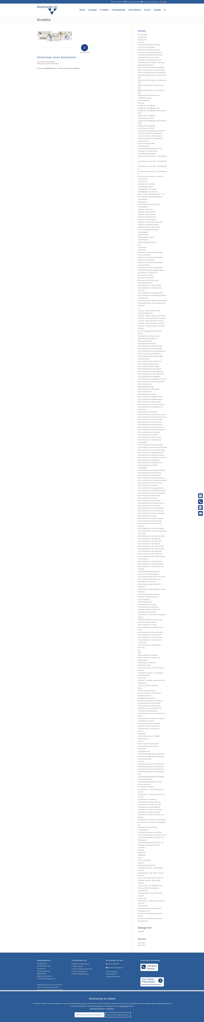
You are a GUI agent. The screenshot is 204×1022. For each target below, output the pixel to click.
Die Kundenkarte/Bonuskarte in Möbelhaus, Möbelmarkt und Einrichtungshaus (149, 596)
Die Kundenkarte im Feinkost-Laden (150, 419)
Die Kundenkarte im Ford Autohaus (150, 424)
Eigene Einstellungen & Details (118, 1015)
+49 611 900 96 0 (113, 964)
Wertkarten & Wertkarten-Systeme (150, 918)
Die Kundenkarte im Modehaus (149, 460)
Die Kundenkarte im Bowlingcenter (150, 399)
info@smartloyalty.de (115, 968)
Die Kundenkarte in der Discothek (149, 541)
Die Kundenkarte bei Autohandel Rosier (152, 351)
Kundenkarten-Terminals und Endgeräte (152, 820)
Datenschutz (123, 1006)
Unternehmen (143, 906)
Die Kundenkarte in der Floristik (149, 544)
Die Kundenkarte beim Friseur (148, 364)
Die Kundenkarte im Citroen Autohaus (151, 404)
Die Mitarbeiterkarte (145, 602)
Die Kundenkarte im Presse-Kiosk (149, 473)
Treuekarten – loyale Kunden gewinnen (151, 901)
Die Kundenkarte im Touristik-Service (151, 511)
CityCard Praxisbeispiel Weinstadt (149, 60)
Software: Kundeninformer (147, 217)
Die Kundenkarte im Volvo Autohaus (150, 518)
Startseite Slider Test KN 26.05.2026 (150, 893)
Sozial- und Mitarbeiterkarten (148, 888)
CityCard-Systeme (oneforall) (148, 685)
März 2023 (141, 945)
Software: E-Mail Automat (147, 214)
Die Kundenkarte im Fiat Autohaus (150, 422)
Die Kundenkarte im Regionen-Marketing (152, 300)
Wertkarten (142, 250)
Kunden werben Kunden (146, 143)
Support (141, 896)
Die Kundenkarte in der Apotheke (149, 285)
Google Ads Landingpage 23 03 (148, 108)
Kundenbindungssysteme (147, 154)
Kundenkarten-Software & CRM (149, 812)
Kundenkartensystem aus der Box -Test (152, 835)
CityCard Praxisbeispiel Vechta (148, 57)
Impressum (142, 734)
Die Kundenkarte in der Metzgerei (149, 551)
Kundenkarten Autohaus (146, 184)
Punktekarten (143, 199)
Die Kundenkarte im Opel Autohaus (150, 462)
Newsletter (142, 855)
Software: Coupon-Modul (147, 212)
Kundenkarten (143, 181)
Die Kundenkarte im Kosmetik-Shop (150, 445)
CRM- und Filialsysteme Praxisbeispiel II (151, 70)
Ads (139, 650)
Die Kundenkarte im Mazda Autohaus (151, 455)
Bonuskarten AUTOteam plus (148, 280)
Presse (140, 858)
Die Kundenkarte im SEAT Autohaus (150, 483)
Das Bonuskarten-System (147, 690)
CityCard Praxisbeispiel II (146, 47)
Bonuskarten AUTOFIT (145, 275)
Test (139, 245)
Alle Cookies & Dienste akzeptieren (89, 1015)
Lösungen (141, 847)
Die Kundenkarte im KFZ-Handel (149, 703)
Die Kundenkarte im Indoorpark (149, 432)
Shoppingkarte (143, 207)
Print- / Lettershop (144, 860)
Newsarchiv (142, 853)
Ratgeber (141, 863)
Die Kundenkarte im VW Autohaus (150, 521)
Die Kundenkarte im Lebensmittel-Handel (152, 447)
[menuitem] (82, 10)
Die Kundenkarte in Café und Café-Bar (151, 528)
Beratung (141, 647)
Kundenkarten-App (44, 966)
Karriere (140, 741)
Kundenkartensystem (145, 186)
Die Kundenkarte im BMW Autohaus (150, 397)
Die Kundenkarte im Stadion (148, 498)
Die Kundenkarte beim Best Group (150, 361)
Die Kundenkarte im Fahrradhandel (150, 632)
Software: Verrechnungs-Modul (149, 227)
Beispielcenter (143, 660)
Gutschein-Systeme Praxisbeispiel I (150, 133)
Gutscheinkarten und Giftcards (148, 728)
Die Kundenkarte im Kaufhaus (148, 435)
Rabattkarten (142, 202)
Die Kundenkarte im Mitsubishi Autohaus (152, 457)
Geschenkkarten (143, 100)
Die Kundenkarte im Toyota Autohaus (151, 513)
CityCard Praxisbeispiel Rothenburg (150, 55)
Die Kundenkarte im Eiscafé (147, 412)
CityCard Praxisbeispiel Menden (149, 50)
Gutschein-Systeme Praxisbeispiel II (150, 136)
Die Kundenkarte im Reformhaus (149, 475)
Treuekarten (142, 247)
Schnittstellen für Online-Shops (149, 204)
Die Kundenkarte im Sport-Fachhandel (151, 493)
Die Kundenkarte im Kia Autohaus (150, 437)
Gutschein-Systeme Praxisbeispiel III (150, 138)
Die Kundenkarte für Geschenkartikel (151, 374)
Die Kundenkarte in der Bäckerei (149, 539)
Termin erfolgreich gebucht (147, 242)
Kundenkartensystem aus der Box (150, 832)
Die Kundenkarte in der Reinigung (149, 561)
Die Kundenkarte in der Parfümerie (150, 554)
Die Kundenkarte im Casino (147, 625)
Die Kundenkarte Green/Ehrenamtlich (151, 381)
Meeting (141, 850)
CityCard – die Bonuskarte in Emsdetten (152, 316)
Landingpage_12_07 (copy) (147, 189)
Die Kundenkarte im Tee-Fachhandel (150, 508)
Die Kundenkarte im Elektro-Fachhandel (152, 414)
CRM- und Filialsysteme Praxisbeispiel (151, 67)
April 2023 (141, 943)
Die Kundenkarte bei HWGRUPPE (149, 354)
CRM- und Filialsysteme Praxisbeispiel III (152, 72)
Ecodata (44, 19)
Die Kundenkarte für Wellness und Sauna (152, 379)
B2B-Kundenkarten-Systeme (148, 655)
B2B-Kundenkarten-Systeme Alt (149, 658)
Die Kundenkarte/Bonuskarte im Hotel (151, 577)
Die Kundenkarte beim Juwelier (148, 366)
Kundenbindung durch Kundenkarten (151, 764)
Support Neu (142, 898)
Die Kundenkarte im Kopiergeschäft (150, 293)
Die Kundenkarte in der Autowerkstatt (151, 536)
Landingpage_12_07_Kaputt (147, 192)
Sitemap (141, 883)
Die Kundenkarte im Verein (147, 516)
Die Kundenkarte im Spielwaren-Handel (151, 490)
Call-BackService (152, 967)
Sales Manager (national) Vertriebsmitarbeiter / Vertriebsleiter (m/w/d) (150, 867)
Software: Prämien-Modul (147, 219)
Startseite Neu (143, 891)
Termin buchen (143, 240)
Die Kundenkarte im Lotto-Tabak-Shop (151, 450)
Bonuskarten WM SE (145, 283)
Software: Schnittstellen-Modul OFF (150, 222)
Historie (140, 731)
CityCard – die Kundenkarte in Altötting (151, 318)
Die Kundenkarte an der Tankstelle (150, 346)
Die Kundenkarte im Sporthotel (149, 495)
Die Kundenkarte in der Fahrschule (150, 637)
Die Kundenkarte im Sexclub (148, 485)
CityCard (141, 42)
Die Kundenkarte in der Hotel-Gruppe (151, 549)
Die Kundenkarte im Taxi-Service (149, 506)
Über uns (141, 903)
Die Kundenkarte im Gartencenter (150, 635)
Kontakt (141, 761)
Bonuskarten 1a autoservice (147, 273)
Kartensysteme (143, 141)
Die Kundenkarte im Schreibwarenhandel (152, 480)
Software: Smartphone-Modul (148, 224)
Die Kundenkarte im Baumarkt (148, 389)
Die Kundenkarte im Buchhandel (149, 402)
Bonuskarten (142, 35)
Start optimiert (143, 235)
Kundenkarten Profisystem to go (149, 802)
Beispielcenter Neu (144, 665)
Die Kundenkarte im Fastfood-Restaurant (152, 417)
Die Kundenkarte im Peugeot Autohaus (151, 470)
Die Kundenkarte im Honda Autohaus (151, 427)
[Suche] (164, 10)
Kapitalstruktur (143, 739)
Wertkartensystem (43, 971)
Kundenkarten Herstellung (147, 799)
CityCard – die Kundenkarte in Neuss (151, 321)
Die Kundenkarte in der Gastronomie (151, 546)
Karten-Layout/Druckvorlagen (148, 744)
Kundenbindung (143, 146)
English (164, 2)
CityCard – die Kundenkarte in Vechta (151, 323)
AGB (139, 652)
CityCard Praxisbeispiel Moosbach (150, 52)
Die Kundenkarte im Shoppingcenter (150, 488)
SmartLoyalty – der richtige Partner (150, 885)
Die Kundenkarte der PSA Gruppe (149, 369)
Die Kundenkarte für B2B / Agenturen (151, 371)
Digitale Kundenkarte (44, 976)
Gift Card (141, 103)
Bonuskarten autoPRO (146, 278)
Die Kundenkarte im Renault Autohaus (151, 478)
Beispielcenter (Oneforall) (146, 663)
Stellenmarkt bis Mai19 (146, 237)
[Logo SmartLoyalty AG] (63, 10)
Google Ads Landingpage (146, 105)
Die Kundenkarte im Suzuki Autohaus (151, 503)
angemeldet (48, 68)
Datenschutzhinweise (97, 1008)
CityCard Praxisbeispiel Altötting (149, 45)
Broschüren (142, 678)
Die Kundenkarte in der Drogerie (149, 645)
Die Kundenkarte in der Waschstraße (151, 564)
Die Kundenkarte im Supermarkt (149, 500)
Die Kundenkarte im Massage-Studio (150, 452)
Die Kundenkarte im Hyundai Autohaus (151, 430)
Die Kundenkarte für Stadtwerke (149, 376)
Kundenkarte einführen (146, 787)
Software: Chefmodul (145, 209)
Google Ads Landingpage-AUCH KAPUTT (152, 131)
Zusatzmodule (143, 921)
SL (139, 308)
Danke (140, 688)
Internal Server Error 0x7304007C (149, 736)
